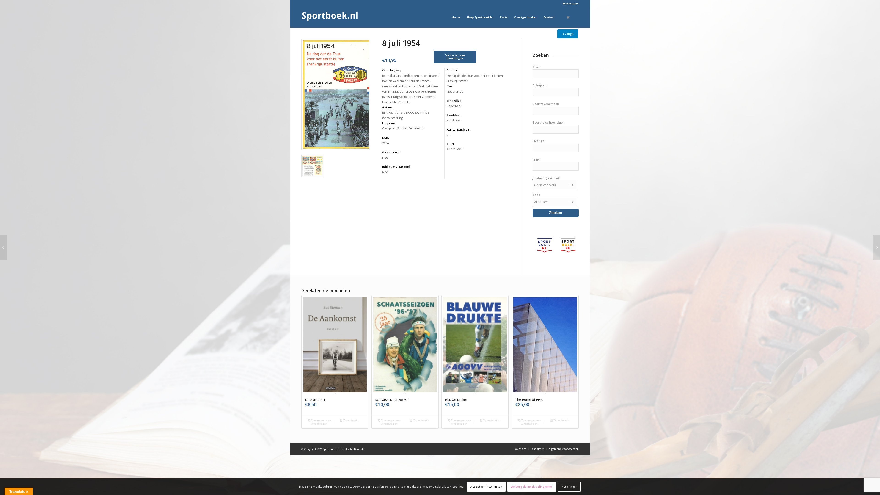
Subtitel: (453, 70)
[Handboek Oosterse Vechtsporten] (876, 247)
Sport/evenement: (546, 104)
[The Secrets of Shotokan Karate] (3, 247)
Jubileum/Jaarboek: (546, 178)
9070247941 (455, 149)
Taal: (450, 86)
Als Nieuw (453, 120)
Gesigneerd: (391, 152)
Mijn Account (571, 3)
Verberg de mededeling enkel (532, 486)
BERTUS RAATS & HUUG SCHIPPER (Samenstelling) (405, 115)
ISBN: (450, 144)
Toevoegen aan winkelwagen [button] (320, 421)
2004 (385, 143)
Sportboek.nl (331, 449)
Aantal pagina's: (458, 129)
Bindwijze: (454, 101)
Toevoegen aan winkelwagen (455, 56)
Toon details (350, 420)
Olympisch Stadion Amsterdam (403, 128)
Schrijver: (540, 85)
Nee (385, 157)
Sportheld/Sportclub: (548, 122)
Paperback (454, 106)
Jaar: (385, 137)
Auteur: (387, 107)
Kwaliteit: (454, 115)
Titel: (536, 66)
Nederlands (455, 91)
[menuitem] (569, 3)
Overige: (539, 141)
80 (448, 135)
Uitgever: (389, 123)
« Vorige (567, 34)
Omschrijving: (392, 70)
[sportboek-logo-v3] (330, 17)
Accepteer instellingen (486, 486)
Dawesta (359, 449)
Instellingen (569, 486)
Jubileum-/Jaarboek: (396, 167)
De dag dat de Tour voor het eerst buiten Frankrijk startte (475, 78)
